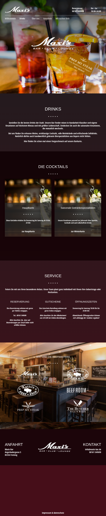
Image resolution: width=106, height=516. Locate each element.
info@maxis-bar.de (93, 449)
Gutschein (47, 18)
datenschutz (59, 512)
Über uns (35, 18)
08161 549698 (78, 11)
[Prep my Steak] (28, 406)
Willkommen (10, 18)
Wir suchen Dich (62, 18)
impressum (46, 512)
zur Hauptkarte (28, 231)
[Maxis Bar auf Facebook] (86, 455)
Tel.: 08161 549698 (19, 315)
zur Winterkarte (78, 231)
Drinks (23, 18)
